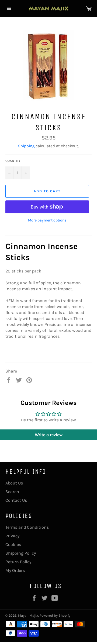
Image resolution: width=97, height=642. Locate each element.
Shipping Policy (20, 553)
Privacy (12, 535)
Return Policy (18, 561)
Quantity (12, 161)
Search (12, 491)
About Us (14, 483)
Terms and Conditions (27, 527)
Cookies (13, 544)
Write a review (49, 434)
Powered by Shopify (55, 615)
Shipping (26, 146)
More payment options (47, 220)
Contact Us (16, 500)
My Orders (15, 570)
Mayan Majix (28, 615)
